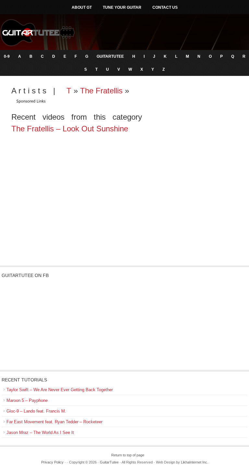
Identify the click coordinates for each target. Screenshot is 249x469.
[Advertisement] (124, 213)
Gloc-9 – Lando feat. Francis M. (36, 411)
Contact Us (165, 7)
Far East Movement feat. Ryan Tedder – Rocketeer (54, 421)
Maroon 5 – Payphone (27, 400)
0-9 (7, 56)
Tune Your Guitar (122, 7)
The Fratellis (101, 90)
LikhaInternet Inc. (194, 462)
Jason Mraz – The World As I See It (40, 432)
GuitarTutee (110, 56)
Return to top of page (127, 455)
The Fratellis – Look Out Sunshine (69, 128)
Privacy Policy (52, 462)
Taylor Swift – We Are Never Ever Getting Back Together (59, 389)
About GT (82, 7)
